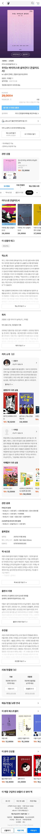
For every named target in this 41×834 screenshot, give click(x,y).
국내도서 (5, 524)
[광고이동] (32, 3)
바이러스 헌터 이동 (10, 480)
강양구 (4, 78)
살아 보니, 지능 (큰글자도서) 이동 (26, 408)
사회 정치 (22, 524)
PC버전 (12, 820)
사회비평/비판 (23, 511)
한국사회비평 (33, 511)
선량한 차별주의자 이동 (25, 730)
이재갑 (9, 78)
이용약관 (9, 817)
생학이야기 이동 (25, 770)
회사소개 (18, 820)
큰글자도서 (14, 524)
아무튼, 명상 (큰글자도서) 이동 (9, 219)
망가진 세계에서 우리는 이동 (10, 407)
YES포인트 (5, 99)
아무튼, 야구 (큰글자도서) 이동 (25, 219)
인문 (11, 517)
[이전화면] (3, 3)
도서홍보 (18, 822)
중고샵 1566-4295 (21, 808)
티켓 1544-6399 (28, 806)
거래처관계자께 (26, 820)
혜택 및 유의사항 (11, 693)
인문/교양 (18, 517)
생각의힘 (5, 81)
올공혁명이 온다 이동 (9, 771)
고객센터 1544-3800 (14, 806)
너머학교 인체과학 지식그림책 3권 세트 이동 (26, 483)
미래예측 (21, 514)
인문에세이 (27, 517)
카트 (38, 3)
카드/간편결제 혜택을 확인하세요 (26, 113)
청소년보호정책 (29, 817)
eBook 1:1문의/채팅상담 (19, 810)
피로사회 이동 (9, 730)
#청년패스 (6, 246)
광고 (24, 822)
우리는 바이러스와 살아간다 (20, 169)
